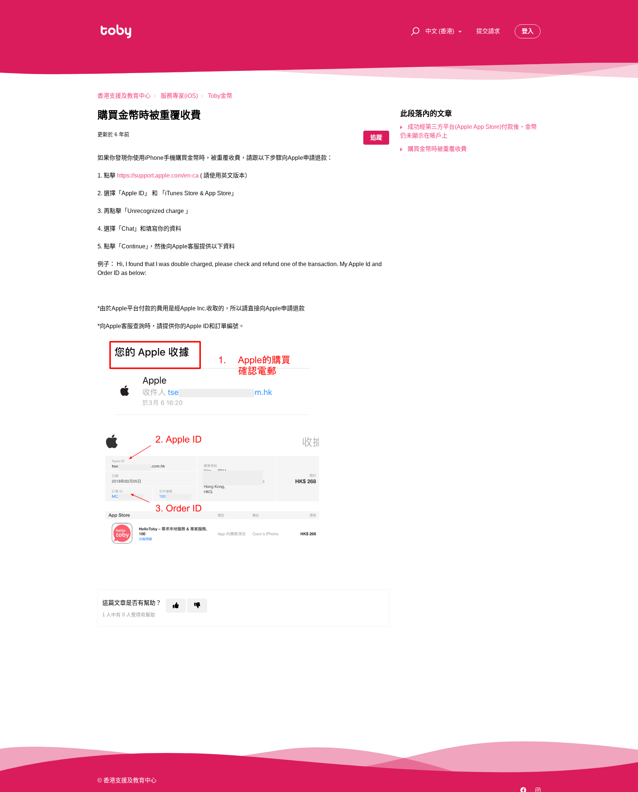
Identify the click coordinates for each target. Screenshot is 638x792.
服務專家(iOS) (179, 96)
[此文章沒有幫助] (197, 606)
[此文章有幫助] (176, 606)
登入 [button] (528, 31)
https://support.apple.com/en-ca (158, 175)
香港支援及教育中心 (124, 96)
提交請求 (488, 31)
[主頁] (115, 31)
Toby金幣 (220, 96)
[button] (414, 32)
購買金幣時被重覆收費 (437, 149)
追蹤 (376, 137)
